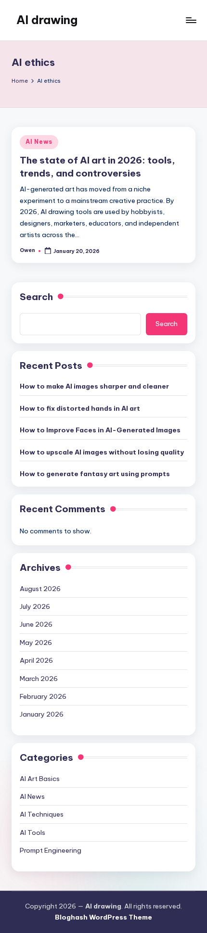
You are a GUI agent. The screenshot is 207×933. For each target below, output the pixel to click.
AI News (39, 141)
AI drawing (47, 20)
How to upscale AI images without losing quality (102, 452)
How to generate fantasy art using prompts (95, 473)
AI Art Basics (40, 778)
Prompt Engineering (50, 850)
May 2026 (36, 642)
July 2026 (35, 606)
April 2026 (36, 660)
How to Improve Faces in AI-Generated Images (100, 430)
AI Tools (32, 832)
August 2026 (40, 588)
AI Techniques (42, 814)
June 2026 (36, 624)
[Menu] (190, 20)
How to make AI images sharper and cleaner (94, 386)
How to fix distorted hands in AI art (80, 408)
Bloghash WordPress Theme (103, 917)
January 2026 (42, 714)
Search (36, 297)
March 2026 (39, 678)
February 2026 (43, 696)
